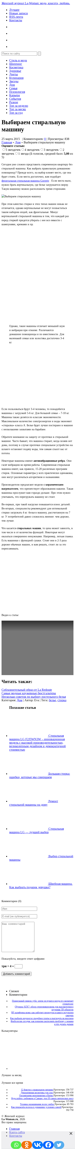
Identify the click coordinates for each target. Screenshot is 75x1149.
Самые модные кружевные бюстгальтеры (29, 693)
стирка (62, 700)
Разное (13, 102)
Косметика (16, 67)
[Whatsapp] (16, 1145)
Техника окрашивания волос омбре (37, 1104)
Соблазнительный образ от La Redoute (27, 689)
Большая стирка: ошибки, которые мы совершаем (39, 775)
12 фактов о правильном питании (37, 1089)
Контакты (15, 20)
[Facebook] (48, 1145)
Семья (13, 88)
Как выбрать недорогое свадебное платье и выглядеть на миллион (41, 1018)
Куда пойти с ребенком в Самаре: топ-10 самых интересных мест (42, 1098)
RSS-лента (16, 16)
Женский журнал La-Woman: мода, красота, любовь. (36, 3)
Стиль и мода (18, 60)
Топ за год (16, 112)
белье (52, 700)
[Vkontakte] (37, 1145)
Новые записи (18, 13)
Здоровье (15, 70)
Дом (12, 84)
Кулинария (16, 77)
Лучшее (14, 9)
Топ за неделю (18, 105)
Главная (7, 142)
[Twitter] (59, 1145)
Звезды (13, 81)
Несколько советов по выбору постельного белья (34, 696)
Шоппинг (15, 64)
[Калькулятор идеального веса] (57, 1068)
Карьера (14, 95)
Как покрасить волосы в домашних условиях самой (36, 1107)
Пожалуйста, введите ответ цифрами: (23, 958)
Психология (17, 91)
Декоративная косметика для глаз (37, 1092)
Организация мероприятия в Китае (36, 1095)
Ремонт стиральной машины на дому (33, 803)
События (15, 98)
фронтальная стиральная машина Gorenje (25, 180)
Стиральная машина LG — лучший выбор (36, 830)
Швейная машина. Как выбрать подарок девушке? (40, 885)
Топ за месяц (17, 109)
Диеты (13, 74)
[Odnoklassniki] (26, 1145)
